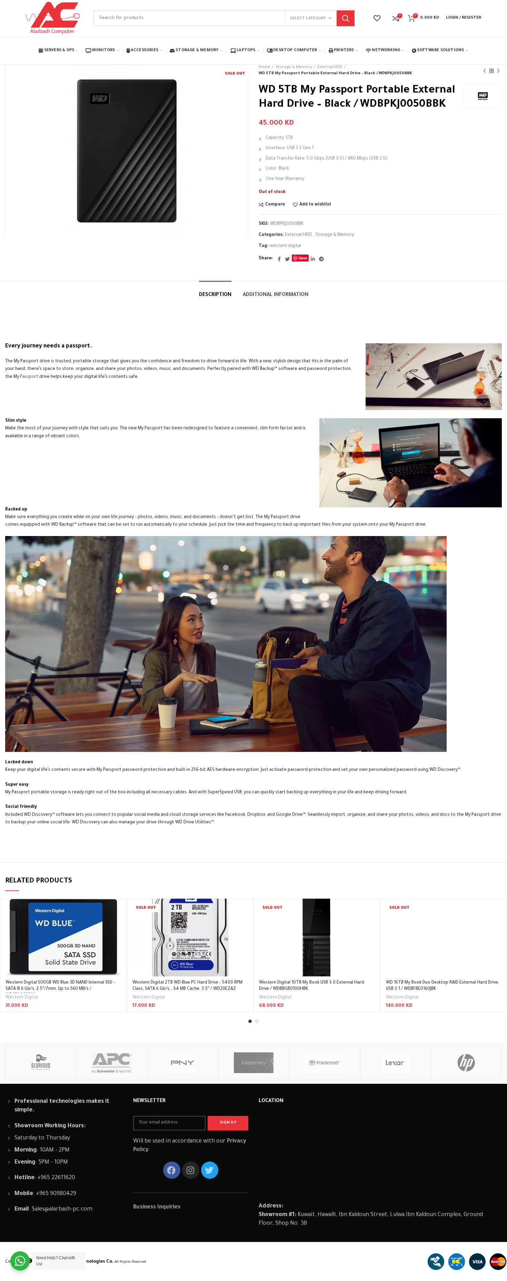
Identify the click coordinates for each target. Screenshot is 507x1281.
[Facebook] (279, 259)
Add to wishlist (315, 204)
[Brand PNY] (182, 1062)
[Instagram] (190, 1170)
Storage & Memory (294, 67)
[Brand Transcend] (324, 1062)
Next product (498, 70)
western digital (285, 246)
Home (264, 67)
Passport (29, 377)
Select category (308, 19)
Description (215, 295)
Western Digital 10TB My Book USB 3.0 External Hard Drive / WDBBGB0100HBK (311, 986)
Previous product (484, 70)
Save (303, 257)
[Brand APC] (111, 1062)
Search (346, 18)
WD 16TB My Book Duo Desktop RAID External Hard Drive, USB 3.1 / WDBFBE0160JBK (442, 986)
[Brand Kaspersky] (253, 1062)
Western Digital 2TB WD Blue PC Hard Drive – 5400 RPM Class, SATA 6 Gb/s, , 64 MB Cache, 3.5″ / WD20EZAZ (187, 986)
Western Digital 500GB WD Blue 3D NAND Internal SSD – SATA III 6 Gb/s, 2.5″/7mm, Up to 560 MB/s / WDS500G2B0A (60, 989)
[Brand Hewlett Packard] (466, 1062)
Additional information (275, 295)
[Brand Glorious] (41, 1062)
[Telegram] (321, 259)
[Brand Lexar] (395, 1062)
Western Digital (22, 997)
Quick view (116, 925)
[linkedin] (313, 259)
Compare (275, 204)
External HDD (329, 67)
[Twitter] (287, 259)
